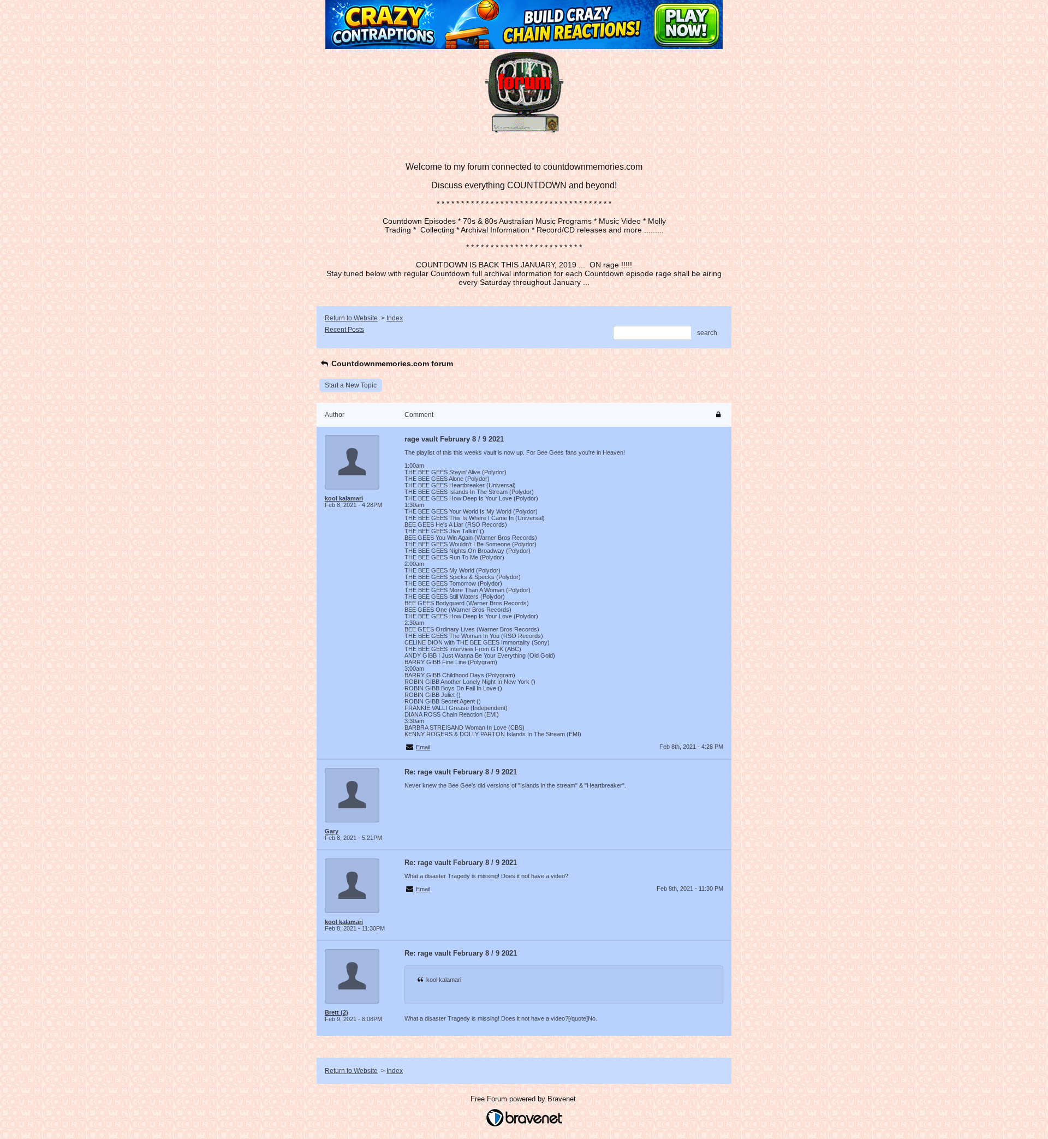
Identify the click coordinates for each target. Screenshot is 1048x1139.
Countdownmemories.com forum (391, 363)
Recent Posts (344, 329)
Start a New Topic (351, 385)
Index (394, 318)
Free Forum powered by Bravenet (524, 1099)
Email (423, 747)
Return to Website (351, 318)
